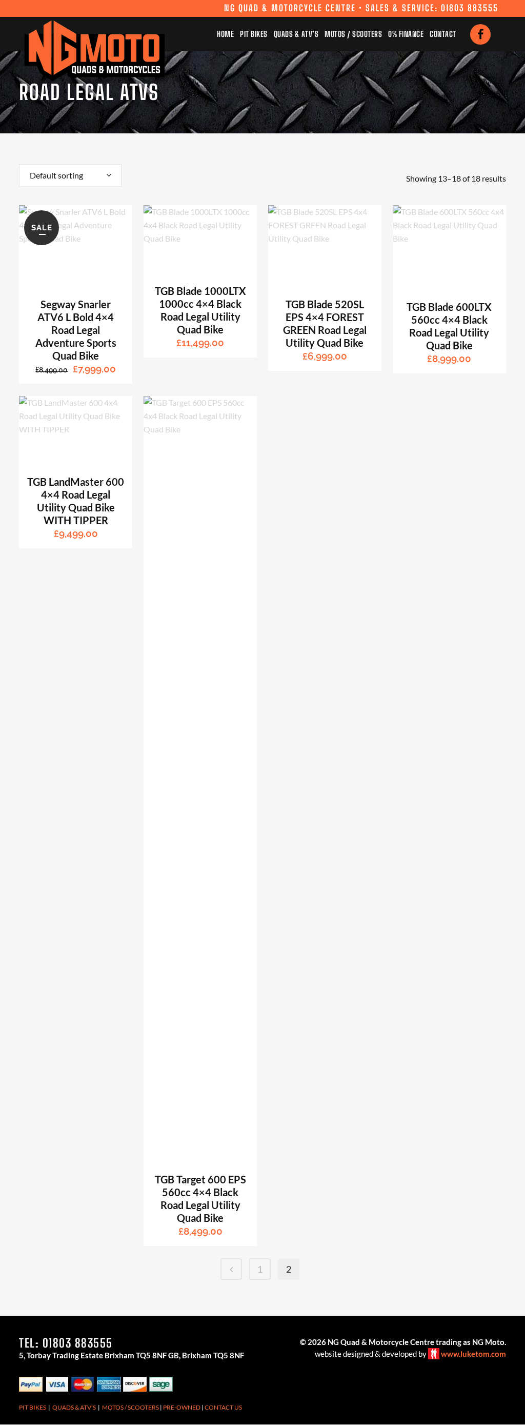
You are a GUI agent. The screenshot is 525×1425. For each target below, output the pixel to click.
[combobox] (70, 175)
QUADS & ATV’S (74, 1407)
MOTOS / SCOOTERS (130, 1407)
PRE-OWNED (181, 1407)
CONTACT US (223, 1407)
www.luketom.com (473, 1353)
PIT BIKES (32, 1407)
